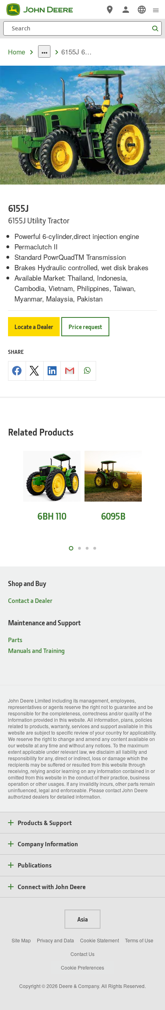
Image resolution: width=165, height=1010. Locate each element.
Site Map (21, 940)
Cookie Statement (99, 940)
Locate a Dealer (33, 327)
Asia (82, 919)
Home (16, 51)
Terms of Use (139, 940)
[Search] (155, 29)
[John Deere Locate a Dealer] (110, 9)
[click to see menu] (156, 9)
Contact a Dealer (30, 600)
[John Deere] (44, 9)
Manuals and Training (36, 650)
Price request (85, 327)
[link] (142, 9)
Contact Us (82, 953)
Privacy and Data (55, 940)
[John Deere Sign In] (126, 9)
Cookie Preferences (82, 967)
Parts (15, 639)
